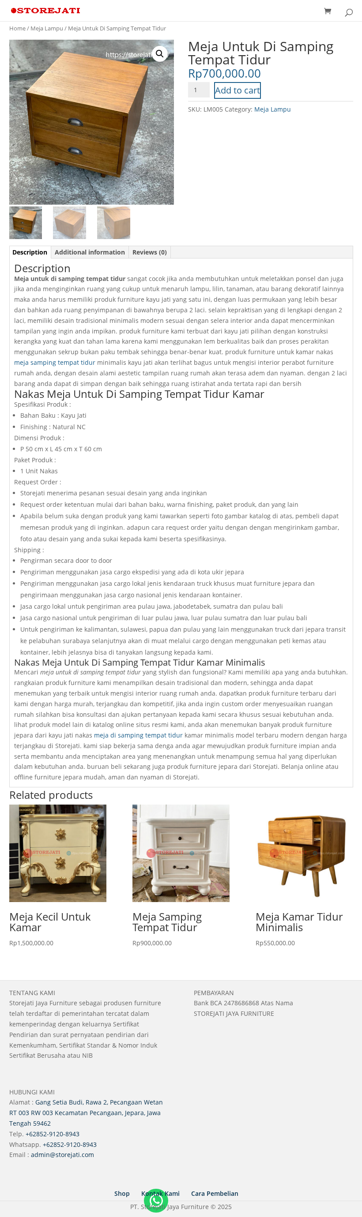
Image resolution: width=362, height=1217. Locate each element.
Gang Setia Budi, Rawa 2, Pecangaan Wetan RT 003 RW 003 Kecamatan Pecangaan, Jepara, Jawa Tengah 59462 (86, 1112)
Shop (122, 1193)
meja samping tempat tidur (54, 362)
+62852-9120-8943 (52, 1134)
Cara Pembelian (214, 1193)
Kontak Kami (160, 1193)
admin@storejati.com (62, 1154)
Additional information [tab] (90, 252)
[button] (160, 54)
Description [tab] (29, 252)
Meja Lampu (46, 28)
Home (17, 28)
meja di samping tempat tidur (138, 735)
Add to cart (237, 90)
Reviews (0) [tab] (149, 252)
